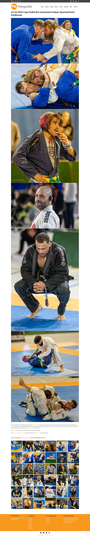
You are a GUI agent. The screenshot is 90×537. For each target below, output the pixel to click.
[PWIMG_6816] (16, 457)
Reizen (51, 6)
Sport (61, 6)
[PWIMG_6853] (16, 491)
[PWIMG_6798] (16, 446)
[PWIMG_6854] (27, 491)
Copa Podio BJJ (35, 425)
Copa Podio (31, 427)
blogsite (15, 432)
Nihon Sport (21, 432)
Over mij (47, 6)
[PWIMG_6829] (39, 469)
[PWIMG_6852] (73, 480)
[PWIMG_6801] (27, 446)
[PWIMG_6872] (50, 503)
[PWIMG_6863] (39, 491)
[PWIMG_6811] (62, 446)
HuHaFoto (37, 432)
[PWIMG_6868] (73, 491)
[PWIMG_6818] (39, 457)
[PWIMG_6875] (73, 503)
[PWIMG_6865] (62, 491)
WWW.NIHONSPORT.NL (26, 437)
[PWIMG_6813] (73, 446)
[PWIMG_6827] (27, 469)
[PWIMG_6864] (50, 491)
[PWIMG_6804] (39, 446)
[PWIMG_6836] (73, 469)
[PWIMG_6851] (62, 480)
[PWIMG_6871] (39, 503)
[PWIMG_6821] (50, 457)
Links (71, 6)
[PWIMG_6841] (16, 480)
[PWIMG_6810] (50, 446)
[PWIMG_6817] (27, 457)
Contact (75, 6)
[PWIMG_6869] (16, 503)
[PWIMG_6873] (62, 503)
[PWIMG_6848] (39, 480)
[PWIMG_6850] (50, 480)
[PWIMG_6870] (27, 503)
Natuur (56, 6)
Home (42, 6)
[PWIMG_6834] (62, 469)
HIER (14, 430)
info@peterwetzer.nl (16, 1)
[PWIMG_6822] (62, 457)
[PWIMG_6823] (73, 457)
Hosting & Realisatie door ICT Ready (45, 534)
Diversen (66, 6)
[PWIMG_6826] (16, 469)
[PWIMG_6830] (50, 469)
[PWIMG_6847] (27, 480)
